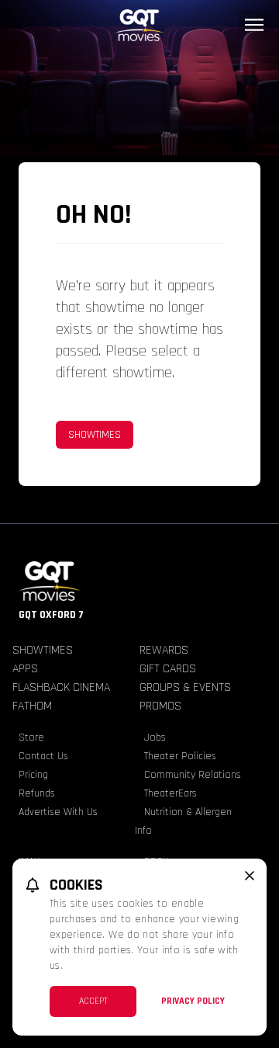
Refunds (37, 793)
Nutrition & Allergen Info (183, 821)
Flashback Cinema (61, 687)
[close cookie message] (249, 875)
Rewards (164, 650)
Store (31, 737)
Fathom (32, 706)
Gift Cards (168, 669)
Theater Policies (180, 756)
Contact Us (43, 756)
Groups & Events (185, 687)
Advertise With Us (58, 812)
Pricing (33, 775)
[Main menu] (254, 24)
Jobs (155, 737)
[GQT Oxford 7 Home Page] (139, 25)
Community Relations (192, 775)
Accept (93, 1001)
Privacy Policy (193, 1001)
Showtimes (94, 435)
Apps (25, 669)
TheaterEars (170, 793)
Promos (160, 706)
